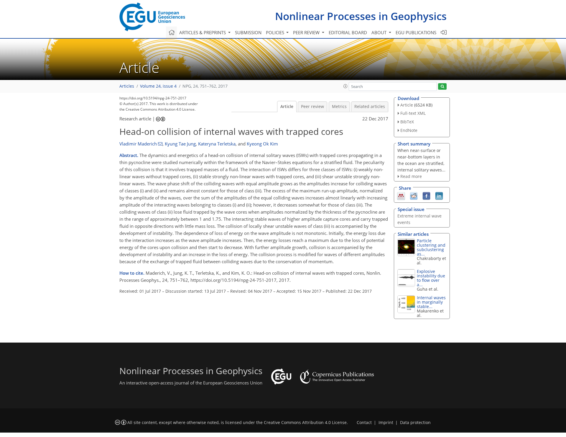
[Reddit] (414, 196)
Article (286, 106)
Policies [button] (275, 32)
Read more (411, 176)
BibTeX (407, 122)
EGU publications (416, 32)
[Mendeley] (401, 196)
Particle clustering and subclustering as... (431, 247)
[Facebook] (426, 196)
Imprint (386, 422)
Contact (364, 422)
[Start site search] (442, 86)
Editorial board (348, 32)
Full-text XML (413, 113)
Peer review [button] (307, 32)
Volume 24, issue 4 (158, 86)
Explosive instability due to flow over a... (431, 278)
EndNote (408, 130)
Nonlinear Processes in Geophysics (361, 16)
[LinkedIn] (439, 196)
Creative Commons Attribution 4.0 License (305, 422)
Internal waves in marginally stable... (431, 302)
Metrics (339, 106)
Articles (126, 86)
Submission (248, 32)
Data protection (415, 422)
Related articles (369, 106)
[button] (345, 86)
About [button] (379, 32)
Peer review (312, 106)
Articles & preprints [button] (203, 32)
